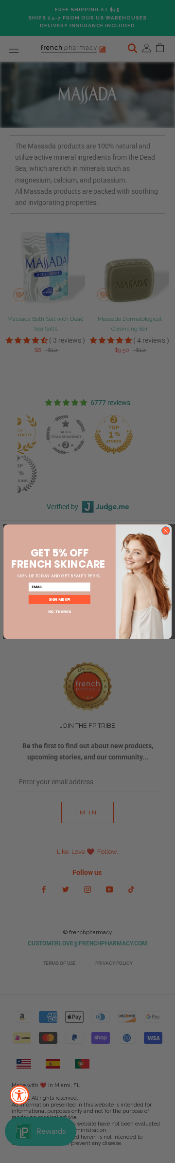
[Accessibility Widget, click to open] (19, 1095)
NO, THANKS (59, 611)
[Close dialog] (165, 530)
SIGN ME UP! (59, 599)
